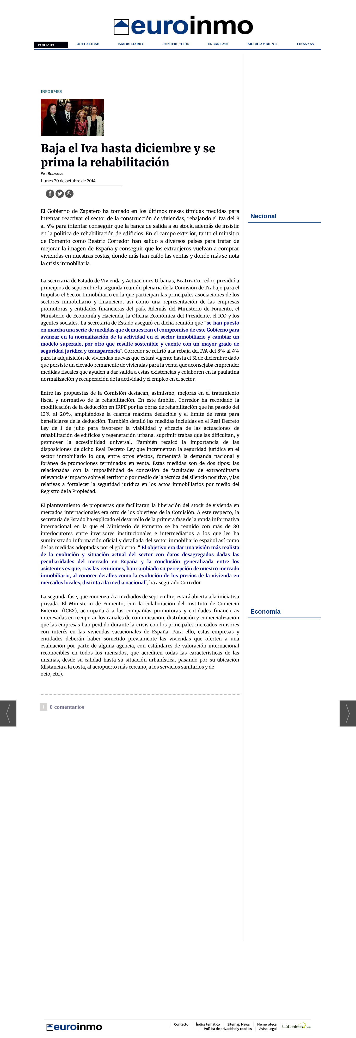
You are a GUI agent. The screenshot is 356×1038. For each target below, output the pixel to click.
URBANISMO (218, 44)
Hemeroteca (267, 1024)
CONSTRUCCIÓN (175, 44)
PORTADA (46, 45)
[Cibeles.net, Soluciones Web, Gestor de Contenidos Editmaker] (296, 1026)
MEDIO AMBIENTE (263, 44)
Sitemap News (239, 1024)
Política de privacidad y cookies (228, 1028)
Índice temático (208, 1024)
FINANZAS (305, 44)
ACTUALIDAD (88, 44)
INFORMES (51, 91)
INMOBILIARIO (130, 44)
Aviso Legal (268, 1028)
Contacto (181, 1024)
